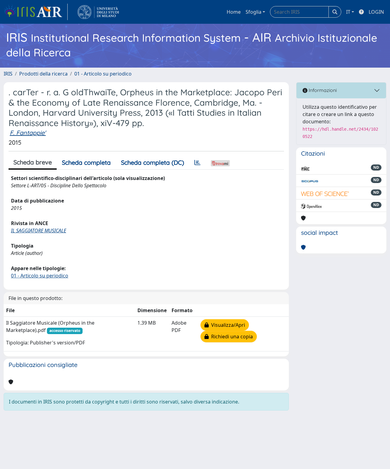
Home (234, 12)
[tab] (197, 162)
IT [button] (348, 12)
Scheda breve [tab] (32, 162)
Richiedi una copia (231, 336)
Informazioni (322, 90)
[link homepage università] (98, 12)
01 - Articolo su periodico (103, 73)
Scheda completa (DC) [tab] (152, 162)
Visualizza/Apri (227, 325)
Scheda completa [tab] (86, 162)
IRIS (8, 73)
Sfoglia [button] (253, 12)
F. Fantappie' (28, 132)
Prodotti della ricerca (43, 73)
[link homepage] (36, 12)
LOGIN (376, 12)
